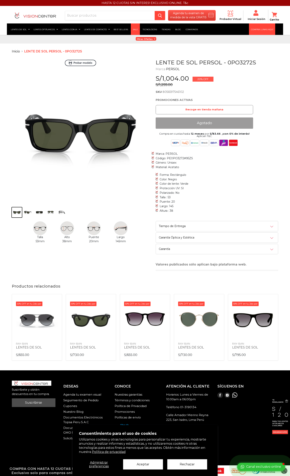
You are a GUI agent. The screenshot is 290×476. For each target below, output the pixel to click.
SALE (135, 29)
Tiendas (166, 29)
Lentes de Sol (19, 29)
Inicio (16, 51)
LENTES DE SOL (29, 347)
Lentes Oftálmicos (44, 29)
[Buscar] (160, 15)
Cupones (70, 406)
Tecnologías (150, 29)
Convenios (192, 29)
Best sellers (121, 29)
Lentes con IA (70, 29)
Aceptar (143, 464)
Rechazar (187, 464)
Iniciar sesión (256, 19)
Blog (178, 29)
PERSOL (173, 69)
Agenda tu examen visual (82, 394)
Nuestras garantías (128, 394)
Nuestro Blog (73, 412)
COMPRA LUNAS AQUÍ (262, 29)
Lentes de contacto (95, 29)
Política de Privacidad (131, 406)
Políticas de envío (128, 417)
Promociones (125, 412)
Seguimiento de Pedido (81, 400)
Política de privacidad (109, 452)
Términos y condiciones (132, 400)
